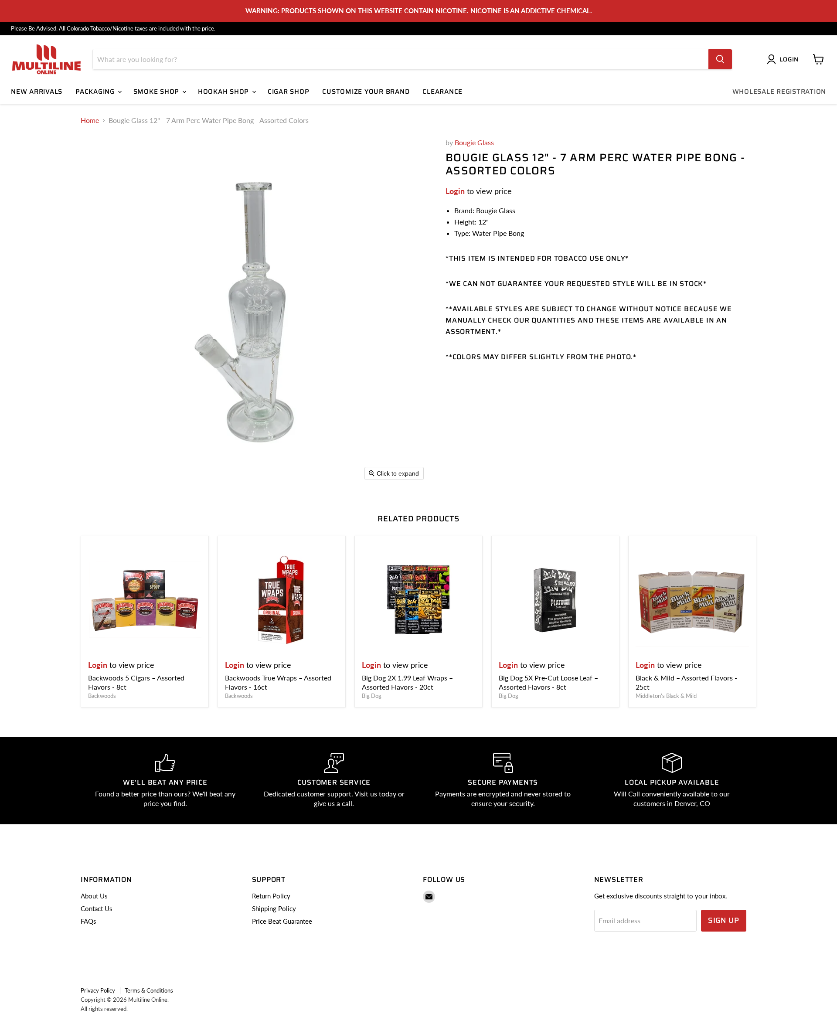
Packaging (96, 91)
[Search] (720, 59)
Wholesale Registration (779, 91)
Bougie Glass (474, 142)
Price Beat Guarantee (282, 921)
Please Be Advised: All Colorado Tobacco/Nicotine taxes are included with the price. (113, 28)
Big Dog (371, 695)
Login (455, 191)
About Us (94, 896)
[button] (784, 59)
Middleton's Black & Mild (666, 695)
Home (90, 120)
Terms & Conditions (149, 990)
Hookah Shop (224, 91)
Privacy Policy (98, 990)
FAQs (88, 921)
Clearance (442, 91)
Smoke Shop (157, 91)
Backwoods (102, 695)
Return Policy (271, 896)
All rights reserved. (104, 1008)
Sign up (723, 920)
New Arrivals (36, 91)
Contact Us (96, 908)
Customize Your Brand (365, 91)
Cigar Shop (289, 91)
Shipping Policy (274, 908)
